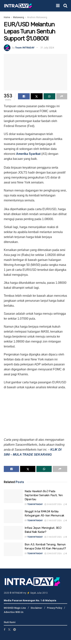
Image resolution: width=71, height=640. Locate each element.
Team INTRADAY (24, 47)
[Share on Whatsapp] (49, 96)
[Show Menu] (58, 5)
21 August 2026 (54, 520)
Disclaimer (36, 608)
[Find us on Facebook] (4, 629)
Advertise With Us (13, 612)
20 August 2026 (54, 553)
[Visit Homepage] (18, 6)
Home (7, 17)
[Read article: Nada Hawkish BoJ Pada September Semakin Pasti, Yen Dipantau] (13, 496)
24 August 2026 (54, 504)
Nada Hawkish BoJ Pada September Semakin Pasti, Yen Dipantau (44, 495)
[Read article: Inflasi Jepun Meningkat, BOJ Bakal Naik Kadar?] (13, 533)
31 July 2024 (47, 47)
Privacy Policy (54, 608)
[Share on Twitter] (36, 96)
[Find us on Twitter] (9, 629)
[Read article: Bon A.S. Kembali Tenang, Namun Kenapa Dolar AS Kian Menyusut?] (13, 549)
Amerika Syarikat (28, 153)
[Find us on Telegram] (14, 629)
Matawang (18, 17)
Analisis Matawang (37, 17)
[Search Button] (65, 5)
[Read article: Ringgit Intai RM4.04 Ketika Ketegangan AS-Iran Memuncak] (13, 516)
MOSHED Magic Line (15, 608)
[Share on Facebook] (24, 96)
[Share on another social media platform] (61, 96)
